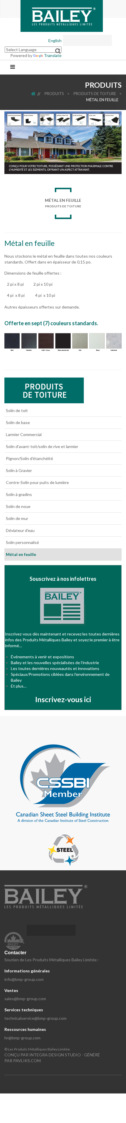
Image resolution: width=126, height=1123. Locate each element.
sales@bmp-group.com (25, 998)
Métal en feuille (102, 99)
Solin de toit (17, 410)
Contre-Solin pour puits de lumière (37, 482)
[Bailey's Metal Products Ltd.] (62, 15)
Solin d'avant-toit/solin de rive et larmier (42, 446)
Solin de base (18, 422)
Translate (53, 55)
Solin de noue (18, 506)
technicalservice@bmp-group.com (35, 1018)
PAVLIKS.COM (27, 1060)
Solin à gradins (19, 494)
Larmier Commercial (24, 434)
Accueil (37, 93)
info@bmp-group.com (24, 979)
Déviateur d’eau (20, 530)
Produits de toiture (95, 93)
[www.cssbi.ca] (63, 782)
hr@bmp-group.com (22, 1037)
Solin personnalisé (22, 542)
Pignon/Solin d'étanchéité (29, 458)
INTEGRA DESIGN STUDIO (55, 1054)
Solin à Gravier (19, 470)
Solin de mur (17, 518)
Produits (54, 93)
